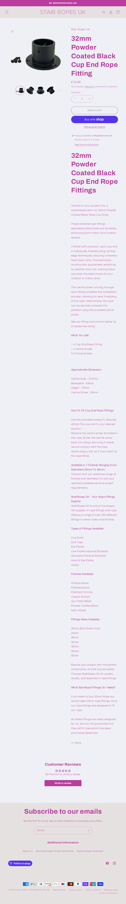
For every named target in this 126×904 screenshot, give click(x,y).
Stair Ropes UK (24, 890)
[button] (6, 12)
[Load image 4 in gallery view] (50, 90)
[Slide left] (11, 90)
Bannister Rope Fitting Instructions (55, 851)
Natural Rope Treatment (90, 851)
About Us (28, 851)
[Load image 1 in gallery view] (20, 90)
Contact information (108, 893)
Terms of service (93, 890)
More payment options (94, 127)
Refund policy (59, 890)
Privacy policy (75, 890)
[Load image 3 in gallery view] (40, 90)
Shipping (89, 87)
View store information (86, 145)
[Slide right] (59, 90)
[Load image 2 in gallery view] (30, 90)
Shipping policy (111, 890)
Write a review (63, 783)
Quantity (75, 92)
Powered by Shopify (40, 890)
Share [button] (78, 743)
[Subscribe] (88, 830)
